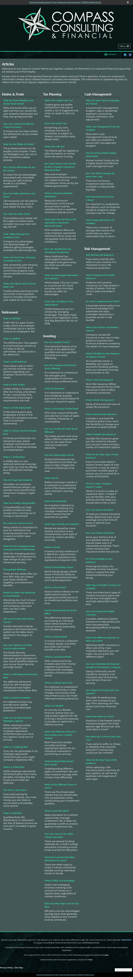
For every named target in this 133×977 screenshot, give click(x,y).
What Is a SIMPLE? (11, 338)
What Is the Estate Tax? (56, 123)
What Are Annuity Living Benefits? (19, 503)
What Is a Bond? (52, 547)
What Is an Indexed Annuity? (16, 697)
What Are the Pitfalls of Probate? (18, 144)
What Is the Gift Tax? (54, 146)
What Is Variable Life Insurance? (101, 434)
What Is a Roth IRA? (12, 813)
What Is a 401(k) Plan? (13, 767)
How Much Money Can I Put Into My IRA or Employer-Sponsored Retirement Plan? (60, 166)
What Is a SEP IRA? (11, 318)
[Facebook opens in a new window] (130, 55)
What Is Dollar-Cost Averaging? (60, 880)
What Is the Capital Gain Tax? (59, 100)
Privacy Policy (6, 967)
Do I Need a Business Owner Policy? (103, 301)
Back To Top (122, 970)
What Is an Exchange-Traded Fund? (61, 408)
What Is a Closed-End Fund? (58, 656)
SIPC (129, 940)
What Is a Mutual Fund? (56, 636)
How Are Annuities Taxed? (57, 342)
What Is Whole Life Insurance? (100, 400)
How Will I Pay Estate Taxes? (16, 214)
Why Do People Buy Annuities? (17, 480)
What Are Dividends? (54, 388)
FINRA (124, 940)
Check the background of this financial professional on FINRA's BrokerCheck (65, 2)
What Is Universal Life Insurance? (101, 414)
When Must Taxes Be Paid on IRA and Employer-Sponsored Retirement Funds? (60, 222)
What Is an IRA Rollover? (14, 361)
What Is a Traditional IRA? (15, 747)
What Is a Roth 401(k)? (14, 384)
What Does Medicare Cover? (100, 716)
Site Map (19, 967)
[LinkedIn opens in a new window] (125, 55)
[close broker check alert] (128, 2)
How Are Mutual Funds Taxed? (59, 455)
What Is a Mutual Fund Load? (58, 682)
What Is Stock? (51, 478)
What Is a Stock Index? (55, 587)
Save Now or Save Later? (14, 790)
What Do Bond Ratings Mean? (59, 567)
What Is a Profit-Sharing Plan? (17, 407)
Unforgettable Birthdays (14, 569)
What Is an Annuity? (54, 705)
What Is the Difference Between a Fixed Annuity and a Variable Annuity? (61, 734)
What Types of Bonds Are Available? (62, 524)
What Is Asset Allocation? (57, 810)
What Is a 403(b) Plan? (14, 457)
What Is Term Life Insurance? (99, 380)
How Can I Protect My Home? (100, 533)
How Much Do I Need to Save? (18, 523)
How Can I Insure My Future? (99, 509)
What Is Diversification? (55, 501)
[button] (124, 46)
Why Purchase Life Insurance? (100, 255)
